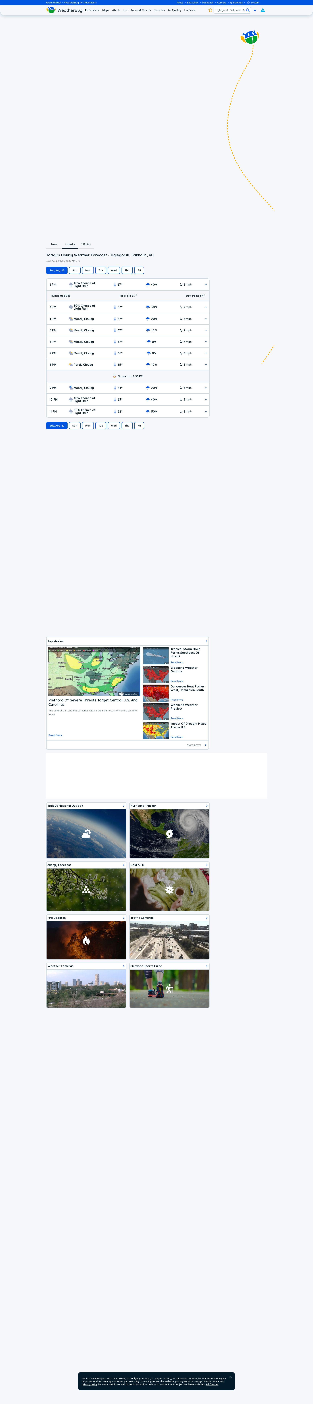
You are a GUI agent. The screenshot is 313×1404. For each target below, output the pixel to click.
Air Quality (174, 10)
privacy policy (89, 1384)
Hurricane (190, 10)
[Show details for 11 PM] (206, 411)
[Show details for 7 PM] (206, 353)
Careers (221, 2)
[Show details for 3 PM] (206, 307)
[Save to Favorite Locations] (210, 10)
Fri (139, 270)
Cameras (159, 10)
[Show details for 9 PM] (206, 388)
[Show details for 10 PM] (206, 399)
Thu (127, 270)
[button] (230, 1377)
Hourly (70, 244)
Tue (101, 270)
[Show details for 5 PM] (206, 330)
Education (193, 2)
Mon (88, 270)
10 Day (86, 244)
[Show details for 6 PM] (206, 341)
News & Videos (141, 10)
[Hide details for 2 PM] (206, 284)
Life (125, 10)
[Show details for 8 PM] (206, 364)
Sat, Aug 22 (56, 270)
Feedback (207, 2)
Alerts (116, 10)
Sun (74, 270)
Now (54, 244)
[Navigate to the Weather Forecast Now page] (64, 10)
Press (180, 2)
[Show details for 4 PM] (206, 319)
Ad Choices (212, 1384)
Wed (114, 270)
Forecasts (92, 10)
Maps (105, 10)
